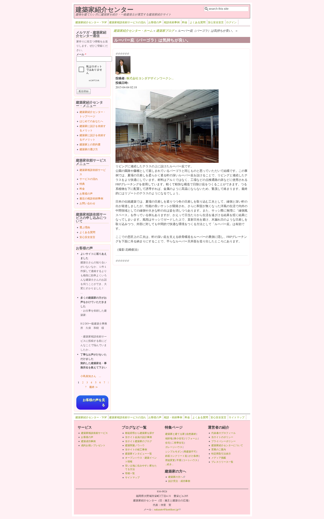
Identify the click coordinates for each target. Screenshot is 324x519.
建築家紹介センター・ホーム (133, 30)
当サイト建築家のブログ (138, 441)
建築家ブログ (165, 30)
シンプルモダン (173, 451)
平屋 (178, 460)
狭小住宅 (179, 438)
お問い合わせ (87, 203)
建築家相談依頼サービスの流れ (127, 22)
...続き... (169, 464)
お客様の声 (154, 22)
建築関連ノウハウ (135, 445)
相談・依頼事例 (173, 417)
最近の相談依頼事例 (91, 198)
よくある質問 (198, 22)
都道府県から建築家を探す (139, 433)
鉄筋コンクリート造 (176, 455)
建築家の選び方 (89, 149)
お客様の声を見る (94, 402)
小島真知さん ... (90, 376)
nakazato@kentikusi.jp (167, 509)
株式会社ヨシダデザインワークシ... (150, 78)
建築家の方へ (176, 476)
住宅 (167, 442)
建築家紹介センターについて (227, 445)
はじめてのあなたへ (91, 121)
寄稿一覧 (130, 473)
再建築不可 (190, 451)
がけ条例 (193, 455)
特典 (82, 184)
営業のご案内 (218, 449)
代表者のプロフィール (223, 433)
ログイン (231, 22)
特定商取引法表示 (221, 453)
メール (81, 54)
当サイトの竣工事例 (136, 449)
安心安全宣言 (216, 22)
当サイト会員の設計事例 (138, 437)
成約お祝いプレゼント (93, 445)
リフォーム (191, 438)
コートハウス (190, 460)
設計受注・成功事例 (179, 481)
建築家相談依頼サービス (94, 433)
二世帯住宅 (178, 442)
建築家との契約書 (90, 144)
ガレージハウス (173, 447)
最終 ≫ (93, 387)
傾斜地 (168, 438)
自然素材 (191, 434)
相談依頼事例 (172, 22)
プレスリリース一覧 (222, 461)
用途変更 (170, 460)
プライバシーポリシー (223, 441)
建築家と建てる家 (175, 434)
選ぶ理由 (85, 227)
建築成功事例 (88, 441)
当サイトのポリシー (222, 437)
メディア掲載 (218, 457)
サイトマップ (236, 417)
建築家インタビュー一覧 (138, 453)
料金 (184, 22)
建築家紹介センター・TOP (91, 22)
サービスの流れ (89, 179)
